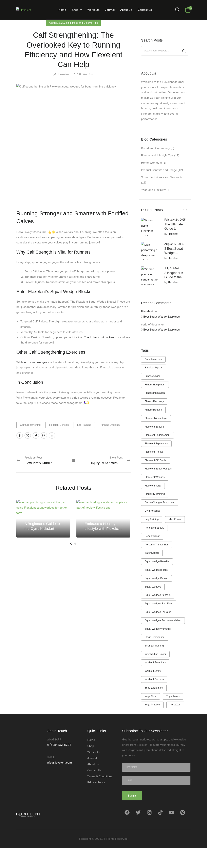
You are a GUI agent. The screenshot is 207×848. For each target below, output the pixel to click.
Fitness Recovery (154, 401)
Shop (75, 9)
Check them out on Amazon (101, 337)
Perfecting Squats (154, 527)
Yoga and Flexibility (153, 189)
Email (51, 757)
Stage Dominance (155, 637)
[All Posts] (73, 460)
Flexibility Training (155, 494)
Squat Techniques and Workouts (162, 177)
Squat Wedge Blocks (156, 570)
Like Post (86, 74)
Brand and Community (155, 148)
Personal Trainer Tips (156, 544)
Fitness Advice (153, 376)
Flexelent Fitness (154, 451)
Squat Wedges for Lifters (158, 603)
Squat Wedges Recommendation (163, 620)
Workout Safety (153, 671)
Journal (110, 9)
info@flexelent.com (59, 762)
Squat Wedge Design (156, 578)
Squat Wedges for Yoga (158, 612)
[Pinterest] (182, 812)
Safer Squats (152, 552)
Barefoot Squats (153, 367)
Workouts (93, 9)
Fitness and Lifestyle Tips (157, 155)
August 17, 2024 (174, 243)
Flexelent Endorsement (157, 435)
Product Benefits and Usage (159, 170)
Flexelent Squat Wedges (158, 468)
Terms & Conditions (99, 776)
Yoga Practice (152, 704)
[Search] (178, 9)
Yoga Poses (173, 696)
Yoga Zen (175, 704)
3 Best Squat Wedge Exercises (173, 253)
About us (126, 9)
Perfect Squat (152, 536)
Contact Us (145, 9)
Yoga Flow (150, 696)
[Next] (186, 210)
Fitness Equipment (155, 384)
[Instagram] (149, 812)
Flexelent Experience (156, 443)
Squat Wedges (153, 586)
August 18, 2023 (58, 22)
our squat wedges (35, 362)
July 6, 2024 (171, 268)
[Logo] (23, 9)
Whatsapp (54, 739)
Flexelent (173, 233)
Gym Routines (152, 510)
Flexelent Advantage (156, 418)
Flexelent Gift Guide (155, 460)
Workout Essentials (155, 662)
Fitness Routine (153, 409)
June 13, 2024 (92, 518)
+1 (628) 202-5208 (59, 745)
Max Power (175, 519)
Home (62, 9)
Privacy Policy (96, 782)
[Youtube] (171, 812)
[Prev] (183, 210)
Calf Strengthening (30, 424)
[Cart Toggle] (188, 10)
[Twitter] (138, 812)
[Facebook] (127, 812)
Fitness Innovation (155, 392)
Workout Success (154, 679)
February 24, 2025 (175, 219)
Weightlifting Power (155, 654)
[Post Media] (150, 227)
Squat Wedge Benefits (157, 561)
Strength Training (154, 645)
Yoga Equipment (154, 687)
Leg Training (152, 519)
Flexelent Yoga (153, 485)
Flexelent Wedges (155, 477)
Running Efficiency (110, 424)
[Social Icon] (19, 435)
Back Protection (153, 359)
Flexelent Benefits (154, 426)
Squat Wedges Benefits (157, 595)
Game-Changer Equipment (159, 502)
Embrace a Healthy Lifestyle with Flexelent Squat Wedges (102, 528)
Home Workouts (151, 162)
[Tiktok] (160, 812)
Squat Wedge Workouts (158, 628)
